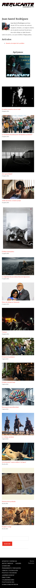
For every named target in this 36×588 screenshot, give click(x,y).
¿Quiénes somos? (8, 575)
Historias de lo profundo (9, 501)
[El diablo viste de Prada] (18, 372)
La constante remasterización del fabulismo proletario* (17, 134)
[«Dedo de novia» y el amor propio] (18, 190)
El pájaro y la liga (6, 526)
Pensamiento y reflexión (11, 568)
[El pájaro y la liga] (18, 516)
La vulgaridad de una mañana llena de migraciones (16, 277)
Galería (18, 563)
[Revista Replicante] (18, 5)
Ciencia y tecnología (10, 570)
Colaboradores (8, 580)
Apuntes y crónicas (9, 561)
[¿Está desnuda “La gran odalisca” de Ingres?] (18, 452)
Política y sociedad (9, 573)
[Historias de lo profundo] (18, 484)
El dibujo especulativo (8, 251)
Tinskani (4, 332)
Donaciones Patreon (10, 584)
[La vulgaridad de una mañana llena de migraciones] (18, 266)
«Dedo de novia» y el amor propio (11, 200)
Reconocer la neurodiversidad (10, 407)
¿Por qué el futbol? (7, 174)
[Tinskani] (18, 319)
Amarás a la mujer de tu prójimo (15, 43)
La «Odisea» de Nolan (8, 437)
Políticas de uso (8, 582)
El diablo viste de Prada (8, 382)
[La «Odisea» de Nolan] (18, 424)
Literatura (6, 566)
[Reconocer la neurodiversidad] (18, 397)
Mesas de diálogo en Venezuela (10, 302)
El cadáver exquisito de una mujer (11, 109)
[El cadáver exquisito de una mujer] (18, 97)
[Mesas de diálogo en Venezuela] (18, 292)
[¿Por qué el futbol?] (18, 156)
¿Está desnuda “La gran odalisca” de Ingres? (14, 462)
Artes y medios (7, 563)
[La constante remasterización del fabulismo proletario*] (18, 124)
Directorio (6, 577)
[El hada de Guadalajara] (18, 347)
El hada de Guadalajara (8, 357)
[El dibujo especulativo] (18, 228)
